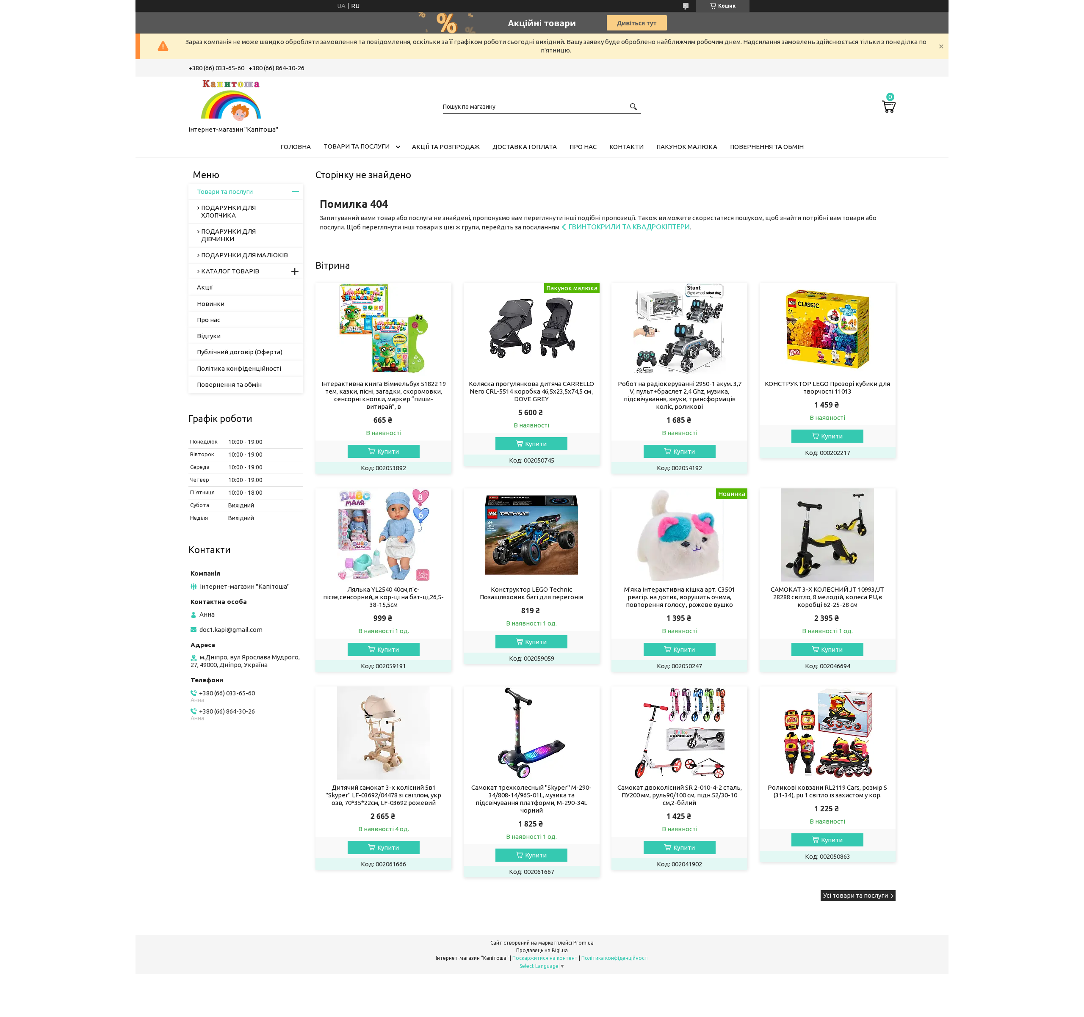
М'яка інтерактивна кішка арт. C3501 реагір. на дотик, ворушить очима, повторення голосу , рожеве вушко (679, 597)
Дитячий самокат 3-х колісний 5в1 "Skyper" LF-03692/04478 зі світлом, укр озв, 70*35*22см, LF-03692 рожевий (383, 795)
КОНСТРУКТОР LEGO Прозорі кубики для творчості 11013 (827, 387)
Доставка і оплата (524, 146)
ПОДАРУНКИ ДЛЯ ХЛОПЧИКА (228, 211)
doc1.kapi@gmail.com (231, 629)
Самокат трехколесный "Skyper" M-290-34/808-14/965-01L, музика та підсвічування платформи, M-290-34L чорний (531, 799)
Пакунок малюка (686, 146)
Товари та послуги (357, 146)
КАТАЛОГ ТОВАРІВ (230, 271)
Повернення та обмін (767, 146)
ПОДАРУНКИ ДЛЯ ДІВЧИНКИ (228, 235)
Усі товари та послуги (855, 895)
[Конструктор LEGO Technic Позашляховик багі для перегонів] (532, 535)
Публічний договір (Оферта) (239, 352)
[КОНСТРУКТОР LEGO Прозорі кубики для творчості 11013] (828, 329)
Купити (388, 451)
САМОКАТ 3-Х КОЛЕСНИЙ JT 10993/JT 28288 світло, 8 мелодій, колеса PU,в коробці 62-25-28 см (827, 597)
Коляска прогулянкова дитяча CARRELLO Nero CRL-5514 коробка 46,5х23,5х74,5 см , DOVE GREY (531, 391)
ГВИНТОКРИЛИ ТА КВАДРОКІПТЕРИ (629, 227)
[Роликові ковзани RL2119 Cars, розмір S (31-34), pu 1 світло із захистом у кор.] (828, 733)
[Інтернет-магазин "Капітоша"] (230, 99)
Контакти (626, 146)
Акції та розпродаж (446, 146)
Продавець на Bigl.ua (542, 950)
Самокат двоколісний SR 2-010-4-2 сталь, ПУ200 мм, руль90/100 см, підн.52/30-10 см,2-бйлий (679, 795)
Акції (205, 287)
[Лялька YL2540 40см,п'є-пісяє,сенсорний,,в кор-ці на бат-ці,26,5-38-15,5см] (383, 535)
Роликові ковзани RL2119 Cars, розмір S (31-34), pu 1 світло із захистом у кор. (827, 791)
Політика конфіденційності (239, 368)
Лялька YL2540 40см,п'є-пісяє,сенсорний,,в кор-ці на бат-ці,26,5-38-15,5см (383, 597)
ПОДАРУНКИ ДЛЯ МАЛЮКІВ (244, 255)
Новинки (210, 303)
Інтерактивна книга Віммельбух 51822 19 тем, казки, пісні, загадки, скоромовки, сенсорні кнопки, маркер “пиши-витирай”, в (383, 395)
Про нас (583, 146)
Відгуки (209, 335)
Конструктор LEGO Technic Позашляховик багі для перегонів (531, 593)
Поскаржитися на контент (545, 958)
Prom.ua (583, 942)
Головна (295, 146)
